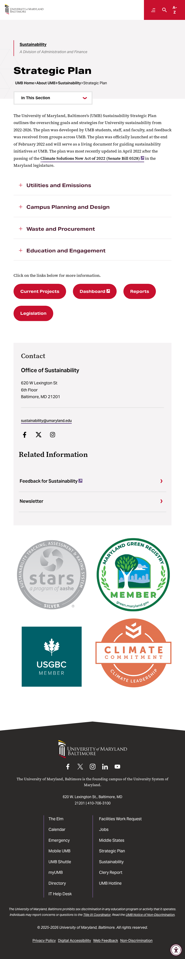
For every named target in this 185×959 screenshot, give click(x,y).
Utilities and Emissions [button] (58, 185)
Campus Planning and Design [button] (68, 207)
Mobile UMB (59, 850)
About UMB (46, 83)
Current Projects (39, 291)
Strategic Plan (112, 850)
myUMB (56, 872)
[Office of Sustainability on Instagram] (52, 434)
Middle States (111, 840)
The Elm (56, 818)
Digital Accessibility (74, 940)
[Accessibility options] (176, 950)
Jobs (104, 829)
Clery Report (110, 872)
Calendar (57, 829)
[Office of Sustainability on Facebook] (24, 434)
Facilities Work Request (120, 818)
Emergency (59, 840)
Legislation (33, 313)
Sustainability (33, 44)
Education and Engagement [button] (66, 250)
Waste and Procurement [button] (60, 229)
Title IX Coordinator (97, 915)
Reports (139, 291)
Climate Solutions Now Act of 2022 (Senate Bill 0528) (90, 158)
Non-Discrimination (136, 940)
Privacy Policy (44, 940)
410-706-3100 (99, 803)
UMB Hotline (110, 883)
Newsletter (31, 501)
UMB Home (24, 83)
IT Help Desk (60, 893)
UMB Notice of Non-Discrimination (150, 915)
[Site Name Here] (24, 9)
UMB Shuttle (60, 861)
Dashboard (92, 291)
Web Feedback (105, 940)
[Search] (163, 10)
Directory (57, 883)
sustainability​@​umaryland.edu (46, 420)
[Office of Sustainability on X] (38, 434)
